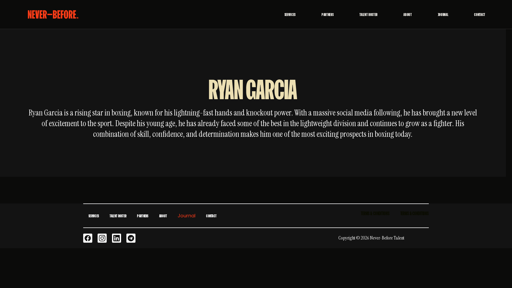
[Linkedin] (116, 238)
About (407, 14)
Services (290, 14)
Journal (443, 14)
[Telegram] (130, 238)
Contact (479, 14)
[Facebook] (87, 238)
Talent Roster (368, 14)
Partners (328, 14)
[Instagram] (102, 238)
